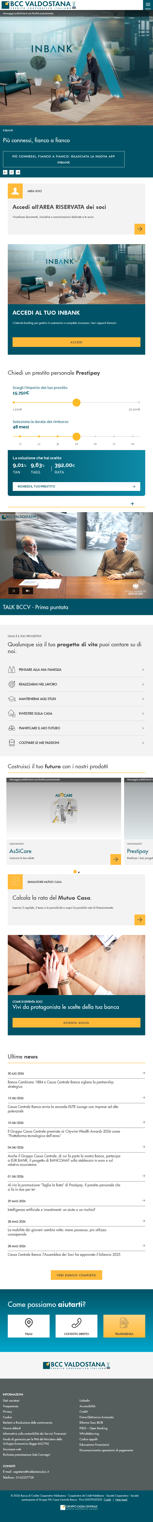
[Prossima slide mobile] (18, 172)
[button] (148, 5)
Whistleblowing (89, 1433)
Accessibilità (87, 1406)
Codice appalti (103, 1439)
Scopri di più (20, 163)
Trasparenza (10, 1406)
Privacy (7, 1411)
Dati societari (11, 1400)
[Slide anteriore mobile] (5, 172)
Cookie (7, 1417)
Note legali (121, 1499)
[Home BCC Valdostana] (38, 5)
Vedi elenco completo (76, 1275)
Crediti (83, 1411)
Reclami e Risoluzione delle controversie (27, 1422)
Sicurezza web (12, 1449)
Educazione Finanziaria (94, 1444)
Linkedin (84, 1400)
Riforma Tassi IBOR (91, 1422)
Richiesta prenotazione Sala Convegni (38, 1454)
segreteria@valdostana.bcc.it (31, 1471)
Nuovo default (12, 1428)
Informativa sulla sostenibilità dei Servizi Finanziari (34, 1433)
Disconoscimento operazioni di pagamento (106, 1450)
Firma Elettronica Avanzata (96, 1417)
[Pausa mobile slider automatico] (11, 172)
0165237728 (25, 1477)
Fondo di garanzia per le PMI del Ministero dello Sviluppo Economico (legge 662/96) (38, 1441)
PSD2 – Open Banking (93, 1428)
